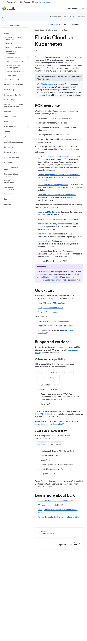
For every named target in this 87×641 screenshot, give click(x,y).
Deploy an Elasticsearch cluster (50, 307)
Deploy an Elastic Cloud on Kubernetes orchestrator (59, 156)
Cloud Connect (47, 84)
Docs (4, 17)
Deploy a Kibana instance (48, 312)
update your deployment (59, 321)
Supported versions (52, 341)
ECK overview (47, 105)
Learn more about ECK (55, 495)
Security (41, 234)
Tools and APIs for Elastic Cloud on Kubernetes (57, 195)
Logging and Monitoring (47, 212)
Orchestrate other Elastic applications (53, 185)
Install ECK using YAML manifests (51, 303)
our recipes (51, 326)
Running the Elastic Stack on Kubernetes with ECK (58, 517)
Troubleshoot (69, 16)
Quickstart (44, 290)
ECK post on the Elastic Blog (49, 505)
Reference (81, 16)
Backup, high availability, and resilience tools (55, 224)
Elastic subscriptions (51, 277)
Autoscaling (42, 251)
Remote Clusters (44, 219)
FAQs (42, 414)
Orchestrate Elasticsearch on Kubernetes (54, 500)
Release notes (55, 16)
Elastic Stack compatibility (51, 430)
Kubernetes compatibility (50, 359)
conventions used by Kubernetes (48, 424)
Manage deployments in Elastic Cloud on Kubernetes (59, 175)
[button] (38, 50)
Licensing (41, 261)
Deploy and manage (11, 25)
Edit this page (55, 24)
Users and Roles (44, 241)
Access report (44, 2)
